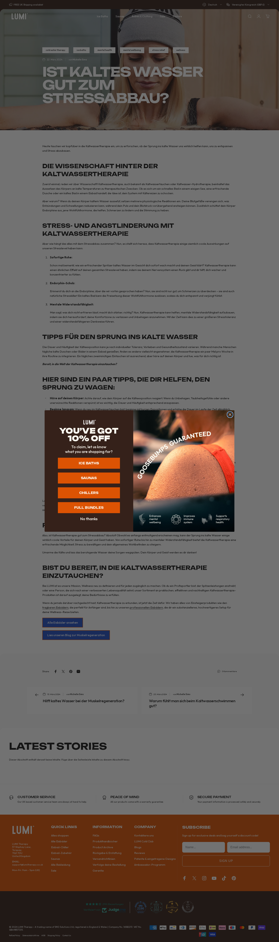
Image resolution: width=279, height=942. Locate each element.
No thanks (89, 519)
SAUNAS (89, 478)
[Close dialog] (230, 414)
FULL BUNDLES (89, 508)
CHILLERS (89, 493)
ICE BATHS (89, 463)
